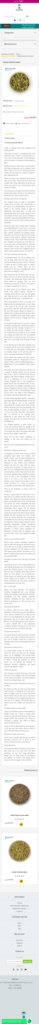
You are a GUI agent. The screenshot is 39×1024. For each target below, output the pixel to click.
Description (9, 134)
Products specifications (14, 142)
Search (20, 923)
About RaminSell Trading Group (19, 906)
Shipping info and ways (19, 908)
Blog (19, 928)
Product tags (9, 138)
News (19, 926)
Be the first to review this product (13, 112)
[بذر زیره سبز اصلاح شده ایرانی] (19, 794)
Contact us (19, 911)
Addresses (19, 943)
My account (19, 940)
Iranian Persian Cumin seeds (19, 815)
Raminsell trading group (21, 106)
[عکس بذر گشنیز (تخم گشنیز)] (19, 851)
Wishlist (19, 946)
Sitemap (19, 903)
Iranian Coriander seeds (19, 872)
